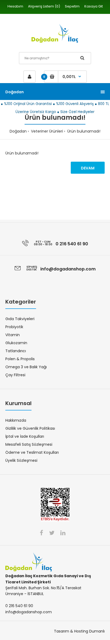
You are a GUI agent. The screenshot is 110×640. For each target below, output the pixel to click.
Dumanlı (97, 631)
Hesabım (15, 6)
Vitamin (12, 335)
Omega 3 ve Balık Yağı (26, 367)
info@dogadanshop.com (68, 269)
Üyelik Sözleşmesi (21, 460)
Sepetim (72, 6)
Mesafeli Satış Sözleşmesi (28, 444)
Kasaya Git (93, 6)
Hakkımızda (15, 420)
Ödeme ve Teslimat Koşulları (32, 452)
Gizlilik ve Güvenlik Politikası (30, 428)
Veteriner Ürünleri (46, 131)
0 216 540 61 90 (72, 244)
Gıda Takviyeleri (19, 318)
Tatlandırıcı (15, 351)
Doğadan (18, 131)
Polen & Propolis (20, 359)
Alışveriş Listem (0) (44, 6)
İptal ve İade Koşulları (24, 436)
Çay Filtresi (15, 375)
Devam (88, 168)
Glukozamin (16, 343)
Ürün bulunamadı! (83, 131)
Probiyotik (14, 326)
